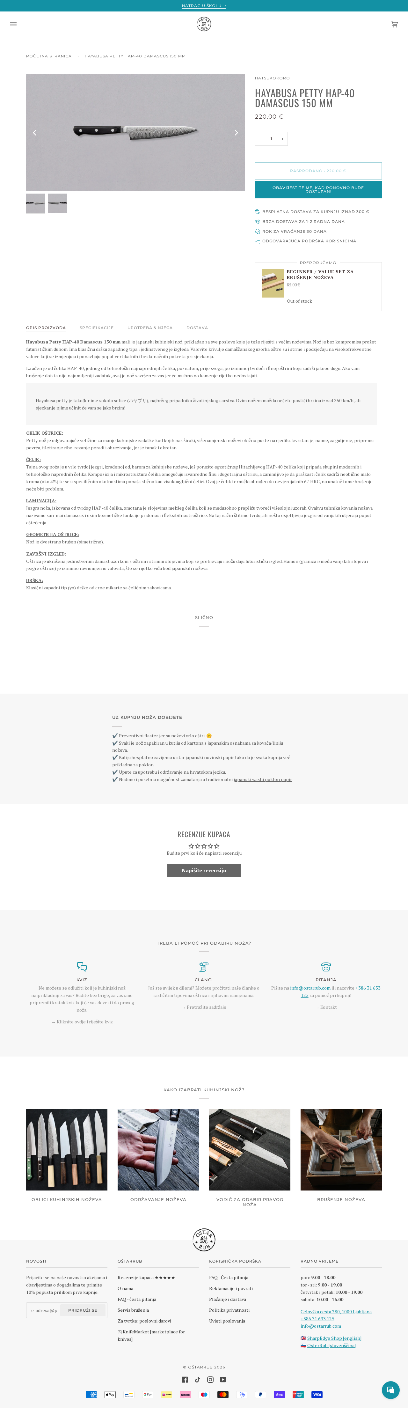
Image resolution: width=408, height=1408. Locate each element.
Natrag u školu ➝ (204, 5)
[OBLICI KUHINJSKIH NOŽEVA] (66, 1150)
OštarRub (200, 1367)
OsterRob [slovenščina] (331, 1345)
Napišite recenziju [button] (204, 870)
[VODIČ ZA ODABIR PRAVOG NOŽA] (249, 1150)
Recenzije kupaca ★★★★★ (146, 1277)
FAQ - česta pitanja (137, 1299)
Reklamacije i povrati (231, 1288)
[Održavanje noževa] (158, 1150)
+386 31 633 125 (317, 1319)
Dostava (197, 327)
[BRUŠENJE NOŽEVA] (341, 1150)
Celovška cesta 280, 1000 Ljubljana (336, 1311)
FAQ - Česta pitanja (228, 1277)
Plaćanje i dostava (227, 1299)
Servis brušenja (133, 1310)
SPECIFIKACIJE (97, 327)
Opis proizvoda (46, 327)
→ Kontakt (326, 1007)
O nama (125, 1288)
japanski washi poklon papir (263, 779)
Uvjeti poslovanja (227, 1321)
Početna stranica (49, 56)
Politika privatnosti (229, 1310)
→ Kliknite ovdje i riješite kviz (82, 1022)
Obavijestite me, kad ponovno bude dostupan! (318, 189)
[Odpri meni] (19, 24)
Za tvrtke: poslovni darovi (144, 1321)
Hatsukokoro (272, 78)
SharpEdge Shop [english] (334, 1338)
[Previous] (35, 132)
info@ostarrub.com (321, 1326)
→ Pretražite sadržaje (203, 1007)
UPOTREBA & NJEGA (150, 327)
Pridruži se (82, 1310)
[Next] (236, 132)
